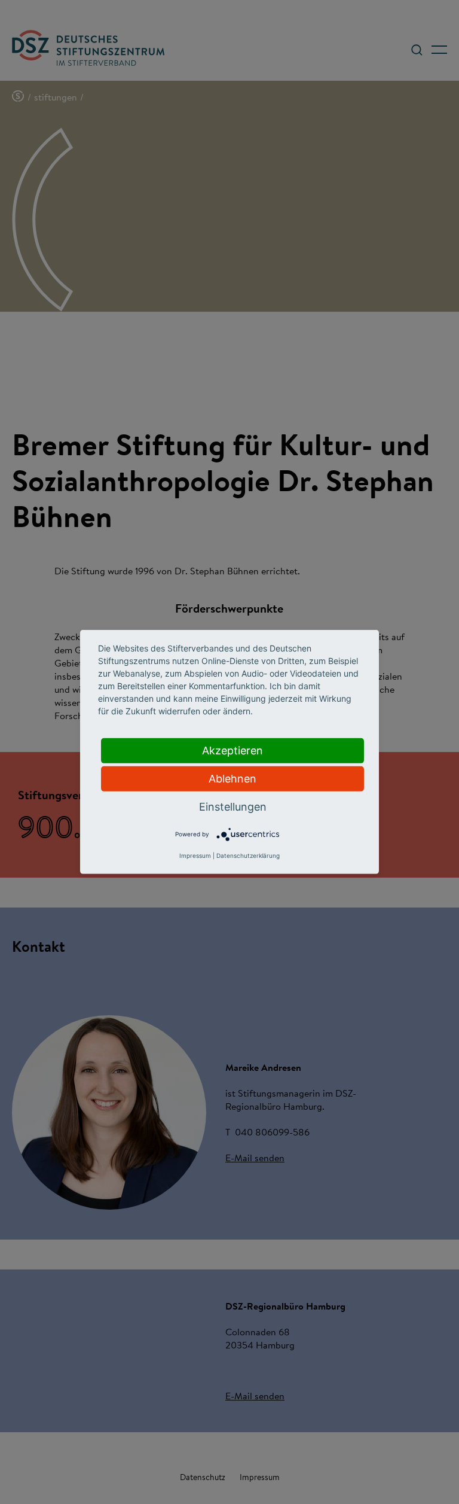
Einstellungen (233, 806)
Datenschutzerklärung (248, 855)
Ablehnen (232, 778)
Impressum (195, 855)
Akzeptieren (232, 750)
